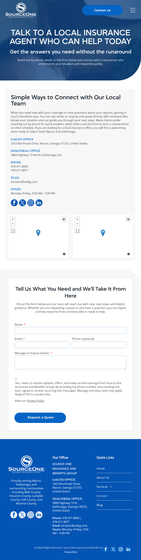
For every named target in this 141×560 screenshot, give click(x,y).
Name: (19, 324)
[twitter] (22, 203)
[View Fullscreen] (12, 230)
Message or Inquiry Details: (32, 353)
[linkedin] (39, 203)
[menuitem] (115, 468)
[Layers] (64, 219)
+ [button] (12, 219)
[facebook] (14, 203)
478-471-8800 (70, 518)
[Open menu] (132, 10)
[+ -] (38, 236)
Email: (18, 339)
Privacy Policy (35, 401)
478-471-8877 (61, 522)
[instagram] (30, 203)
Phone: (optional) (83, 339)
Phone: (57, 518)
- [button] (12, 224)
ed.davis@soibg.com (24, 182)
